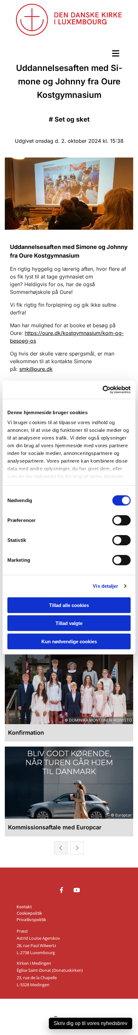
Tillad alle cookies (69, 605)
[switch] (121, 520)
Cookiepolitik (29, 913)
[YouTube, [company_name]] (76, 890)
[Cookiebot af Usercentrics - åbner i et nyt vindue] (102, 390)
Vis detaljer (105, 586)
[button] (69, 53)
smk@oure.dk (36, 369)
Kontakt (24, 907)
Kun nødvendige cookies (69, 641)
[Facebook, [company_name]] (61, 890)
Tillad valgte (69, 623)
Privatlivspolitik (31, 919)
